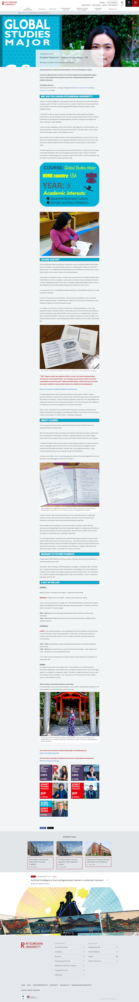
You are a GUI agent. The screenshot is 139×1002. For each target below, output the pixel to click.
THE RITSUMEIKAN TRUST (39, 985)
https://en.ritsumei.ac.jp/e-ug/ (49, 761)
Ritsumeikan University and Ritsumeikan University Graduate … (38, 862)
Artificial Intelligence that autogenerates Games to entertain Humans (67, 880)
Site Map (29, 990)
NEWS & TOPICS (24, 13)
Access (29, 985)
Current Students (96, 5)
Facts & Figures (64, 985)
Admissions (112, 9)
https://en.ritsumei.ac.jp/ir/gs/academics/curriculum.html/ (58, 389)
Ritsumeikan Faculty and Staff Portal (81, 985)
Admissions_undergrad (67, 62)
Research (53, 9)
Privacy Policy (36, 990)
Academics (42, 9)
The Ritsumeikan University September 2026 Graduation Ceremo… (68, 862)
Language (102, 2)
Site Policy (23, 990)
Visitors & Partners (112, 5)
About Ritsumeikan (28, 9)
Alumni (104, 5)
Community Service (98, 9)
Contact (23, 985)
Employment (53, 985)
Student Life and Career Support (82, 9)
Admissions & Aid (86, 5)
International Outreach (65, 9)
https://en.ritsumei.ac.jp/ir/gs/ (49, 753)
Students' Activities (53, 62)
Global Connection (44, 884)
